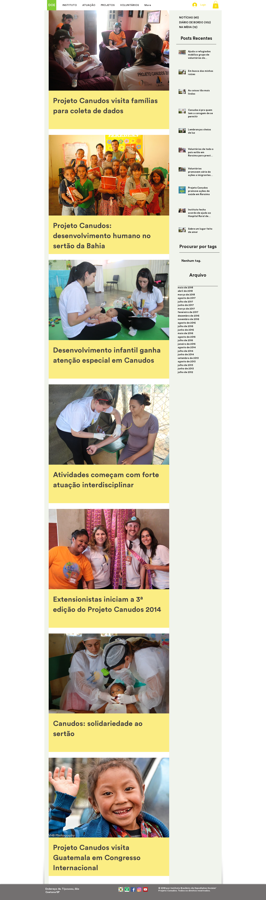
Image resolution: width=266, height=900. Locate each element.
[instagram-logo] (139, 889)
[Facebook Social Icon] (133, 889)
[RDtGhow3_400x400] (127, 889)
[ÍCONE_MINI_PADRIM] (121, 889)
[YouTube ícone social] (145, 889)
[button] (215, 4)
